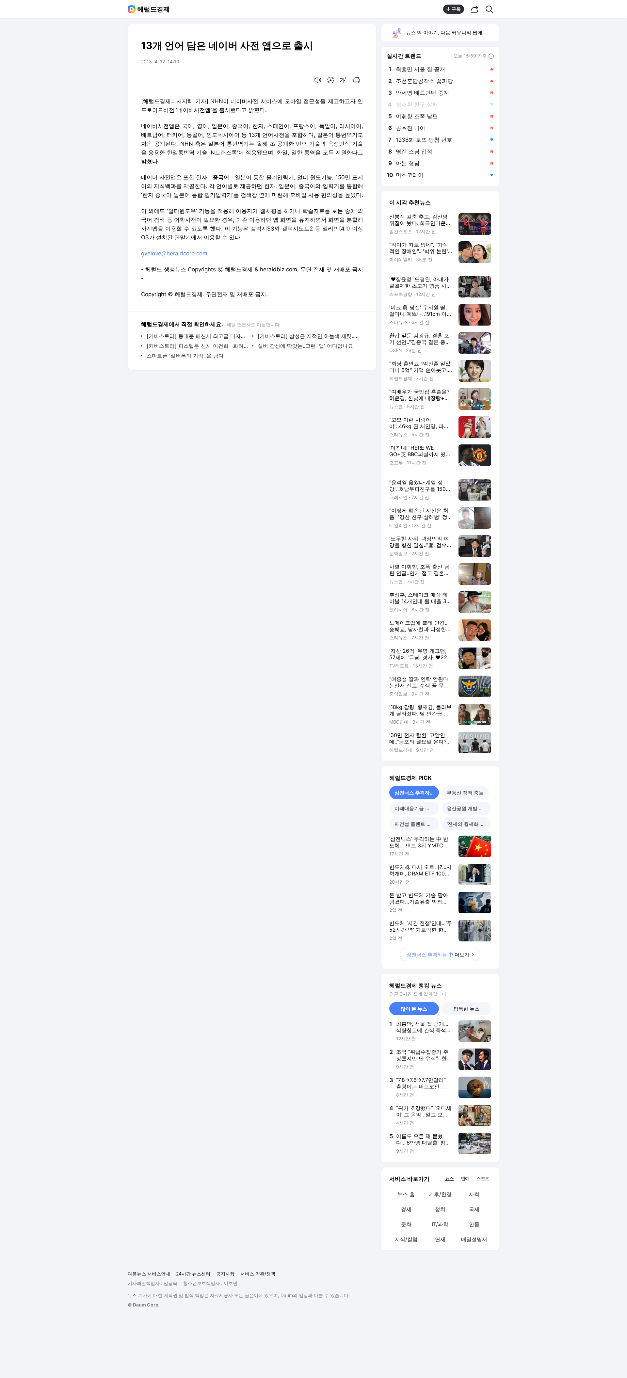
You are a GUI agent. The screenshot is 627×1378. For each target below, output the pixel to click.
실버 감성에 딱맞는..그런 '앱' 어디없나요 (305, 346)
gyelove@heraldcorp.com (174, 253)
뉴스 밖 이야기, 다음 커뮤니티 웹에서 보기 (452, 32)
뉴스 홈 (406, 1194)
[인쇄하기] (356, 80)
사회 (474, 1194)
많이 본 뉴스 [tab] (414, 1009)
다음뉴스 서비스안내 (149, 1273)
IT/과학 (440, 1224)
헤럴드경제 (153, 9)
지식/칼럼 (406, 1239)
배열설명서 (474, 1239)
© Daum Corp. (144, 1304)
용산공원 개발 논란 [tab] (468, 808)
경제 (406, 1209)
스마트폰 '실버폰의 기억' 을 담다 (185, 355)
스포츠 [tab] (482, 1178)
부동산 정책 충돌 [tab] (465, 793)
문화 (406, 1224)
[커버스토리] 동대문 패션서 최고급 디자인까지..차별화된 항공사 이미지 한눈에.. (198, 336)
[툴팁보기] (491, 56)
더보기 (438, 955)
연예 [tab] (465, 1178)
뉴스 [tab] (449, 1178)
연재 (440, 1239)
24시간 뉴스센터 (193, 1273)
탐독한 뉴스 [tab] (466, 1009)
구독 (456, 9)
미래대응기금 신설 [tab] (414, 808)
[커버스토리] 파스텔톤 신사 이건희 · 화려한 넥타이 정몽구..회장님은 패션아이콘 (198, 346)
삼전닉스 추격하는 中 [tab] (416, 793)
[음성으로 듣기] (317, 80)
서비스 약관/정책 (257, 1273)
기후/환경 (440, 1194)
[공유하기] (475, 9)
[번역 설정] (330, 80)
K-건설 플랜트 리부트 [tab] (416, 824)
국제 (474, 1209)
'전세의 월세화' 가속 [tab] (468, 824)
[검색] (491, 9)
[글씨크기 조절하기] (343, 80)
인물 (474, 1224)
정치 (440, 1209)
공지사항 (225, 1273)
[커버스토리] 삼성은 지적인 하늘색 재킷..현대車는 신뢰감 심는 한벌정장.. (309, 336)
